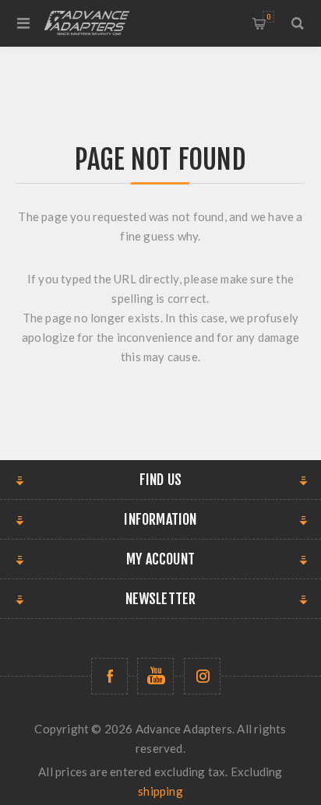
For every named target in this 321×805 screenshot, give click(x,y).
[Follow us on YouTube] (155, 676)
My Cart (268, 16)
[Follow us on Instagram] (202, 676)
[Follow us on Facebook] (109, 676)
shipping (160, 791)
